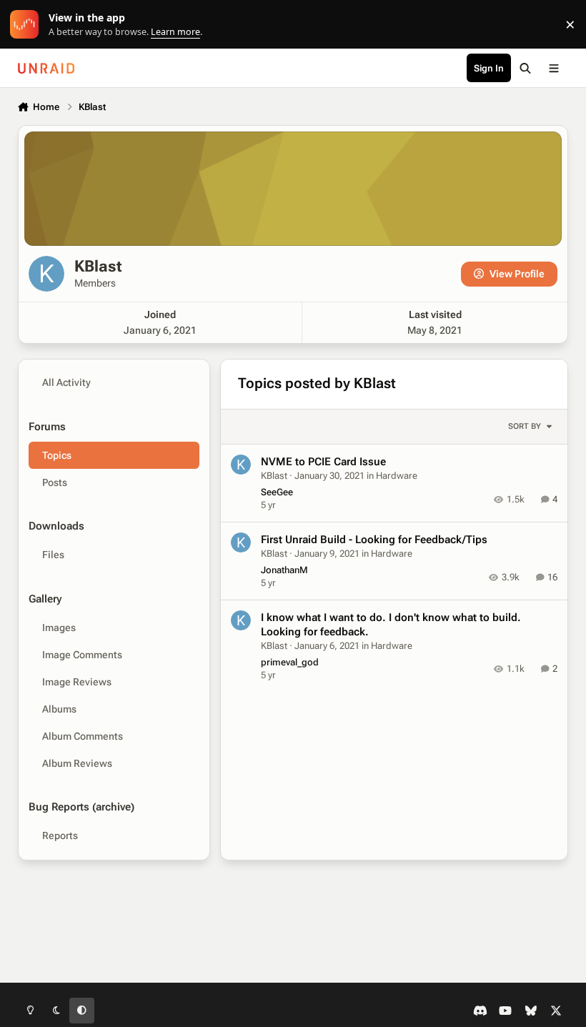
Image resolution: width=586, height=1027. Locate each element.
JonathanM (284, 570)
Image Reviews (76, 682)
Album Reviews (77, 763)
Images (59, 627)
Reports (60, 835)
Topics (56, 455)
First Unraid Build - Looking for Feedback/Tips (374, 539)
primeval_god (290, 662)
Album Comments (82, 736)
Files (53, 554)
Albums (59, 709)
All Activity (66, 382)
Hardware (396, 475)
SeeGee (277, 492)
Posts (54, 482)
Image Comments (82, 654)
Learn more (27, 24)
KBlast (274, 475)
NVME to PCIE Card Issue (323, 461)
